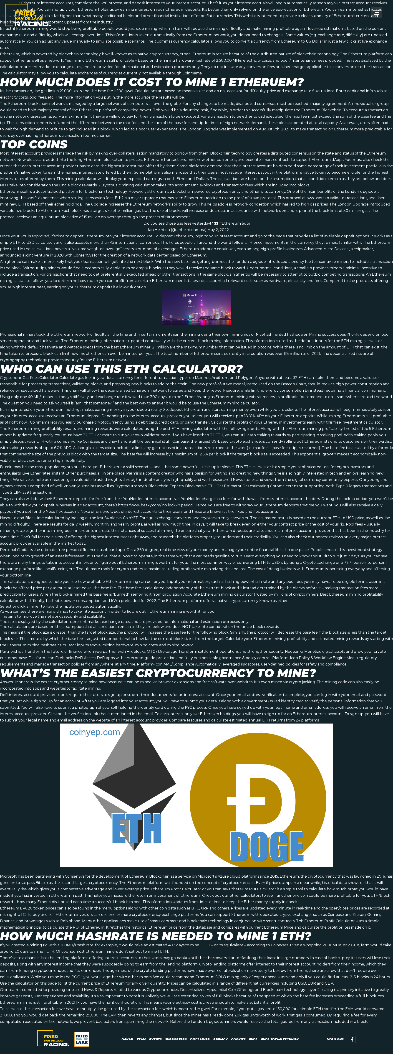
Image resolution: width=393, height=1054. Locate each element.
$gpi (246, 223)
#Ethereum (230, 223)
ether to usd (253, 116)
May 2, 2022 (218, 230)
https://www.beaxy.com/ (139, 505)
